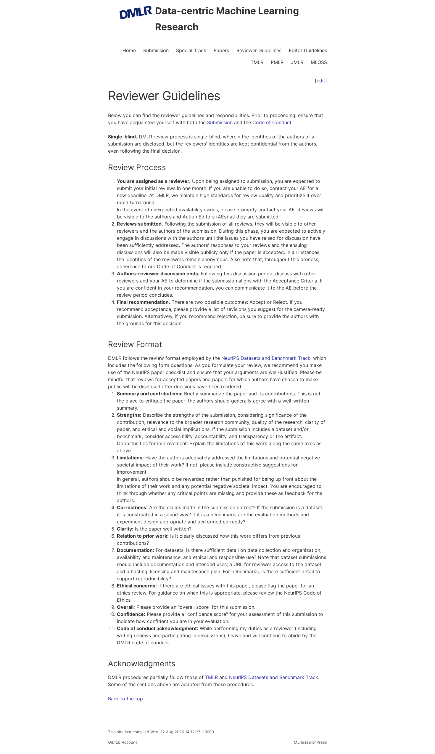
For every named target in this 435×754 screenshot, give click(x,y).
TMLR (257, 62)
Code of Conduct (271, 122)
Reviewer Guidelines (258, 50)
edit (321, 81)
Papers (221, 50)
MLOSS (319, 62)
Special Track (191, 50)
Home (129, 50)
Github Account (122, 742)
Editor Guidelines (308, 50)
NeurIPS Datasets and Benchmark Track (265, 358)
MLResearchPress (310, 742)
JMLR (297, 62)
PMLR (277, 62)
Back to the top (125, 699)
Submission (156, 50)
